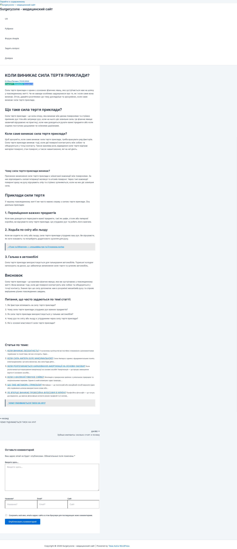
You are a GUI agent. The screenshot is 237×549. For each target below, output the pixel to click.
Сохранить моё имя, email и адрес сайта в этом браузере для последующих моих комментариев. (51, 515)
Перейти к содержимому (12, 1)
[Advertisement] (50, 159)
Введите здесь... (12, 462)
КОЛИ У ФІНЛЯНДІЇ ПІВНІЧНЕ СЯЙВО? (25, 377)
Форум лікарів (12, 38)
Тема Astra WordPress (119, 546)
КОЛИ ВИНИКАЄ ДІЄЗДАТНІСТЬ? (23, 350)
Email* (39, 499)
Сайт (70, 499)
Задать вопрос (12, 48)
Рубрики (9, 28)
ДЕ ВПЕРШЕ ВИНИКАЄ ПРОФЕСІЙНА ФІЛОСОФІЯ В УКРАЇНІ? (36, 392)
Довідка (9, 58)
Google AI (28, 84)
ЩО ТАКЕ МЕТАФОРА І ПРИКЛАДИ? (24, 385)
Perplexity (19, 84)
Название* (9, 499)
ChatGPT (9, 84)
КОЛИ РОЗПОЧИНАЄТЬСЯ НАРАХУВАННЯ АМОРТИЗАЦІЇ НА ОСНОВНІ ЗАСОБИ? (46, 366)
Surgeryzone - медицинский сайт (26, 9)
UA (6, 18)
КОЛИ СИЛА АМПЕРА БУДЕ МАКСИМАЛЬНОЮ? (30, 358)
